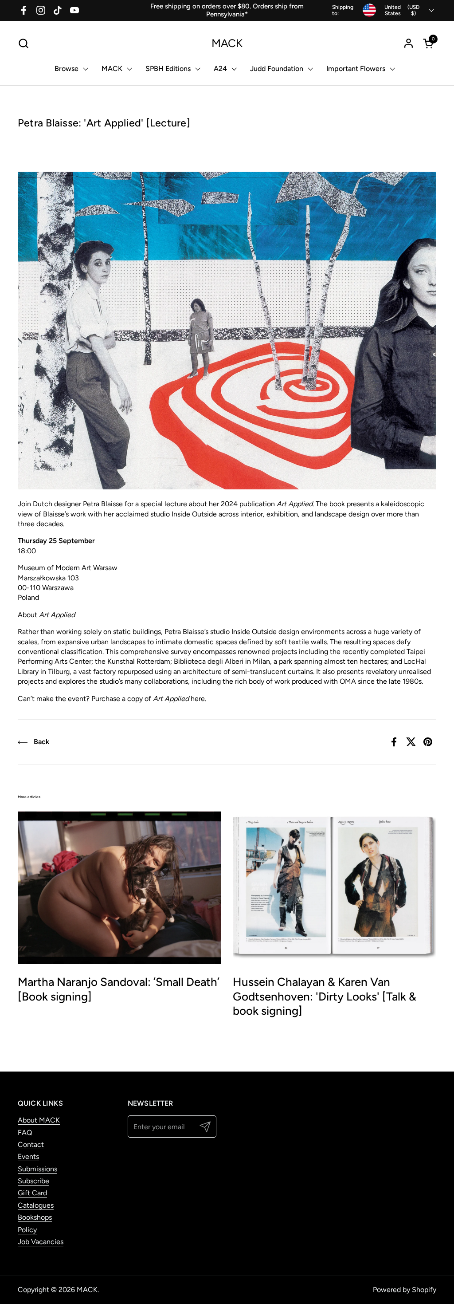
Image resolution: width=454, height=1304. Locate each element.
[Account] (408, 43)
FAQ (25, 1132)
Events (28, 1156)
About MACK (39, 1120)
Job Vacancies (40, 1241)
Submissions (37, 1169)
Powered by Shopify (404, 1289)
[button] (23, 43)
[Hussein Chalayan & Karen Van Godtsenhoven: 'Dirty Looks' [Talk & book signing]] (334, 888)
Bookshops (35, 1217)
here (198, 698)
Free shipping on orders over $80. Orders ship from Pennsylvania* (227, 10)
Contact (31, 1144)
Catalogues (36, 1205)
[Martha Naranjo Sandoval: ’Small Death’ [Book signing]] (119, 888)
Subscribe (33, 1181)
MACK (227, 43)
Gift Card (32, 1193)
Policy (27, 1229)
